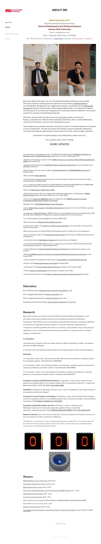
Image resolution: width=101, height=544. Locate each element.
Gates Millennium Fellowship (33, 494)
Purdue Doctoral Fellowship (32, 497)
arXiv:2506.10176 (55, 361)
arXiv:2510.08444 (69, 368)
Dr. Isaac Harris (61, 117)
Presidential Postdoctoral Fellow (34, 484)
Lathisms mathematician (38, 270)
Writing (7, 27)
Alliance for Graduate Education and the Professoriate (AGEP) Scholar (47, 490)
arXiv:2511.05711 (69, 374)
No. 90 (43, 385)
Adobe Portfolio (62, 537)
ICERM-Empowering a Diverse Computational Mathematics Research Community (55, 200)
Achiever (89, 38)
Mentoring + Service (11, 34)
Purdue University (52, 294)
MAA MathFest (41, 176)
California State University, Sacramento (53, 291)
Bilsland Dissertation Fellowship (46, 263)
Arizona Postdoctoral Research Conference (54, 249)
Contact (7, 38)
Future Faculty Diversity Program (48, 267)
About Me (8, 22)
